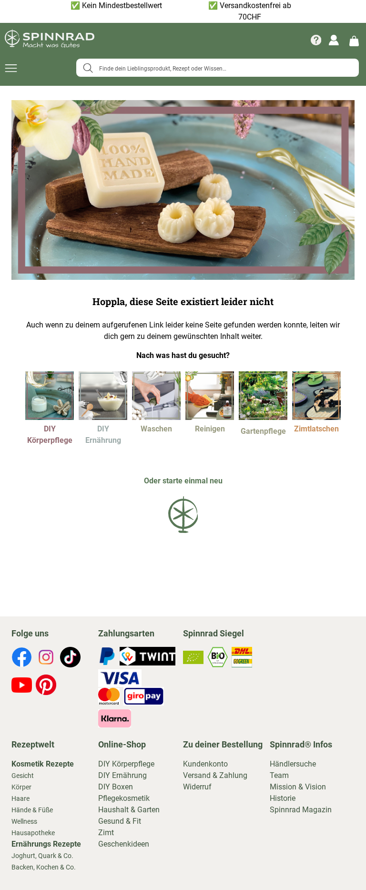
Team (279, 775)
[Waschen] (156, 417)
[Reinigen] (209, 417)
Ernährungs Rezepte (46, 844)
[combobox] (217, 67)
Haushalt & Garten (129, 809)
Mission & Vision (298, 786)
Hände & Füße (32, 810)
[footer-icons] (21, 659)
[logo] (183, 534)
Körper (21, 787)
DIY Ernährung (122, 775)
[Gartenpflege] (263, 417)
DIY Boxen (115, 786)
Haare (20, 798)
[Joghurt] (103, 417)
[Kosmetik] (49, 417)
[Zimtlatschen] (316, 417)
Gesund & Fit (119, 821)
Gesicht (22, 775)
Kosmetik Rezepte (42, 763)
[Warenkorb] (354, 40)
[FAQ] (316, 40)
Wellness (24, 821)
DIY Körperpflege (126, 763)
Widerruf (197, 786)
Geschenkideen (123, 844)
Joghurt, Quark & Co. (42, 855)
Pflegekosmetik (124, 798)
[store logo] (49, 40)
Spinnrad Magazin (301, 809)
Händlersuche (293, 763)
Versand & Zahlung (215, 775)
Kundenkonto (205, 763)
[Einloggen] (334, 40)
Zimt (106, 832)
